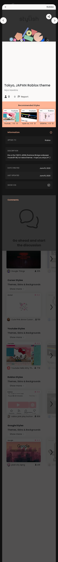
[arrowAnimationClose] (3, 20)
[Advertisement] (11, 281)
